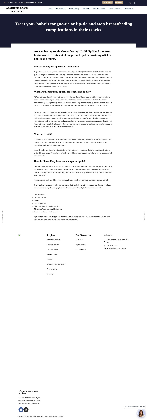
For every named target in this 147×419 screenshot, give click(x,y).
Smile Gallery (74, 9)
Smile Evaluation (115, 9)
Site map (50, 274)
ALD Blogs (79, 240)
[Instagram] (134, 3)
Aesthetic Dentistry (53, 240)
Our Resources (99, 9)
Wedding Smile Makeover (56, 264)
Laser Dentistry (52, 249)
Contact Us (129, 9)
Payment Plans (81, 245)
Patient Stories (52, 254)
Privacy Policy (81, 249)
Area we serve (52, 269)
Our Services (60, 9)
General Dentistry (53, 245)
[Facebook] (130, 3)
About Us (86, 9)
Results (49, 259)
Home (50, 9)
